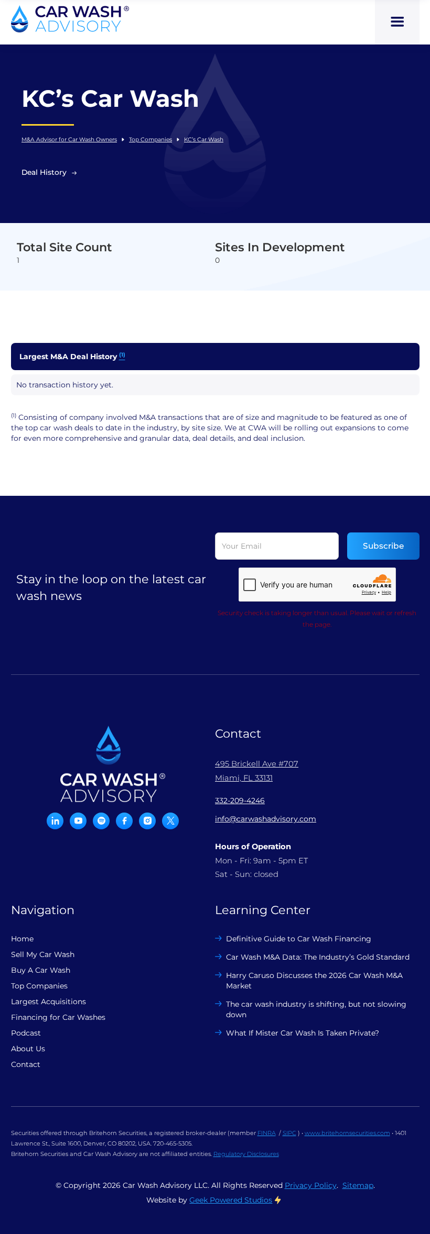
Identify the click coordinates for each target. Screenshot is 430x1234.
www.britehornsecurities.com (347, 1133)
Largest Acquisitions (48, 1001)
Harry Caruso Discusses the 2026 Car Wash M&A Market (314, 981)
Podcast (26, 1033)
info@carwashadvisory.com (265, 819)
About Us (28, 1048)
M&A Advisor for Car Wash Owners (69, 139)
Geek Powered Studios (230, 1200)
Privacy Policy (311, 1185)
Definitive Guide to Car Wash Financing (298, 938)
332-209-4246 (240, 800)
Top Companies (150, 139)
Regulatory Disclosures (246, 1154)
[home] (70, 18)
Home (22, 938)
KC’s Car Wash (203, 139)
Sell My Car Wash (42, 954)
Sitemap (357, 1185)
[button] (397, 22)
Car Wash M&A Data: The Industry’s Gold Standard (318, 957)
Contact (25, 1064)
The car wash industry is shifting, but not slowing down (316, 1009)
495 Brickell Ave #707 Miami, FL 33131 (256, 770)
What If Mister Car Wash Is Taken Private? (302, 1033)
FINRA (266, 1133)
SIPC (289, 1133)
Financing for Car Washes (58, 1017)
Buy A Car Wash (40, 970)
